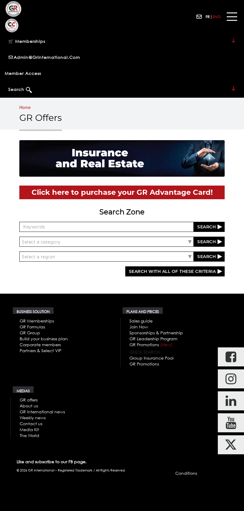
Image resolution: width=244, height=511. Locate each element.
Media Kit (29, 429)
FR (208, 16)
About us (29, 405)
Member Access (23, 73)
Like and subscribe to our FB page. (52, 461)
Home (25, 107)
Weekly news (33, 417)
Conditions (186, 473)
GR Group (30, 332)
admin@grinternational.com (47, 57)
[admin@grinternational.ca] (199, 17)
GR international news (42, 411)
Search (17, 89)
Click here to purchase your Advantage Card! (122, 192)
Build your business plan (44, 338)
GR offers (28, 399)
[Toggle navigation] (231, 17)
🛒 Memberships (26, 41)
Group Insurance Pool (151, 357)
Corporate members (40, 344)
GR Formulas (32, 326)
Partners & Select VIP (40, 350)
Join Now (138, 326)
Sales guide (141, 320)
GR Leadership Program (153, 338)
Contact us (31, 423)
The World (29, 435)
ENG (216, 16)
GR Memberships (37, 320)
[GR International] (13, 9)
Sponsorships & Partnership (156, 332)
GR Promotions (150, 344)
